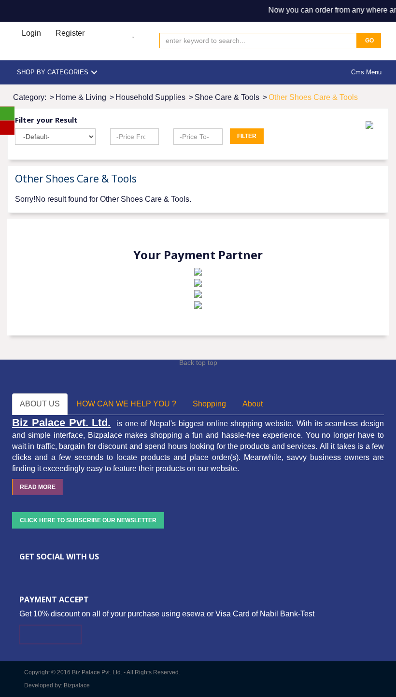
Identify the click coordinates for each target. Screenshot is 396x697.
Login (31, 33)
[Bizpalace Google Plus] (51, 572)
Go (369, 40)
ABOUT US (40, 404)
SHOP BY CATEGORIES (52, 72)
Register (70, 33)
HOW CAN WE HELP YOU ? (126, 404)
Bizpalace (77, 685)
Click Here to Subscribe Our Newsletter (88, 520)
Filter (246, 136)
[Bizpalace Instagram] (80, 572)
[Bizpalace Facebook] (22, 572)
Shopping (209, 404)
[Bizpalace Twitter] (37, 572)
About (252, 404)
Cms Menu (366, 72)
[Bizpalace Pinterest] (66, 572)
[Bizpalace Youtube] (95, 572)
